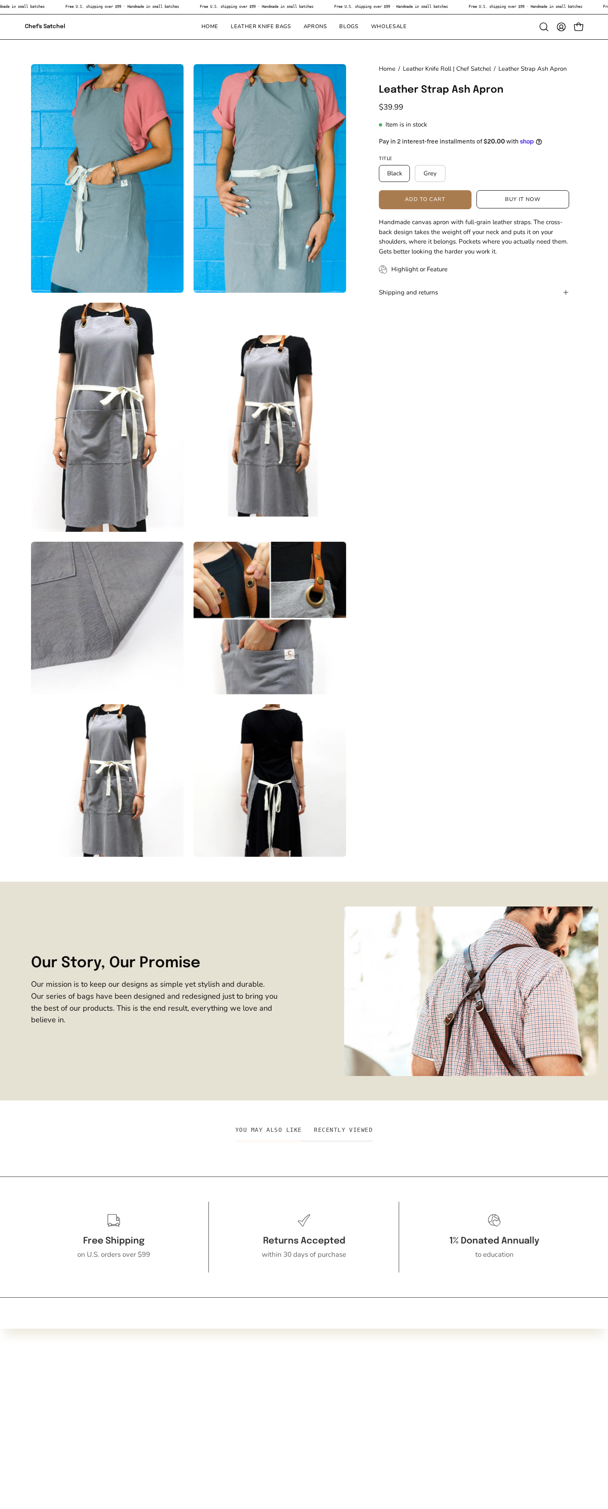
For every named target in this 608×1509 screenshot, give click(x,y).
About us (157, 1403)
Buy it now (523, 199)
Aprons (42, 1417)
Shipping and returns (408, 292)
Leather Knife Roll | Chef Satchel (447, 69)
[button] (348, 26)
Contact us (160, 1388)
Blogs (40, 1431)
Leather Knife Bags (60, 1403)
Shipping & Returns (174, 1417)
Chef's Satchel (45, 26)
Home (387, 69)
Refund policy (165, 1446)
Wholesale (48, 1446)
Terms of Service (169, 1431)
